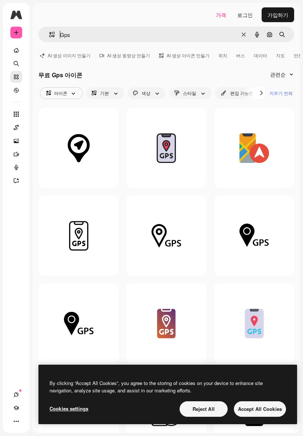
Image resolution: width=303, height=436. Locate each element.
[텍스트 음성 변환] (16, 167)
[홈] (16, 50)
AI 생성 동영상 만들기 (128, 55)
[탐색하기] (16, 90)
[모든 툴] (16, 114)
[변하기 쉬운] (254, 148)
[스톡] (16, 77)
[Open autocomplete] (49, 34)
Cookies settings (69, 408)
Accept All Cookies (260, 408)
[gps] (166, 148)
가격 (221, 14)
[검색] (16, 63)
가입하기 (278, 14)
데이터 (260, 55)
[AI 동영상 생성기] (16, 154)
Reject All (204, 408)
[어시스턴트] (16, 181)
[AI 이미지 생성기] (16, 141)
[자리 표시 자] (166, 235)
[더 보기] (16, 421)
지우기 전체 (281, 93)
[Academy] (16, 408)
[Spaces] (16, 127)
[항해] (78, 148)
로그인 (245, 14)
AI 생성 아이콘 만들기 (188, 55)
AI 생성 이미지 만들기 (69, 55)
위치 (222, 55)
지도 (280, 55)
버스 (240, 55)
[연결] (16, 395)
